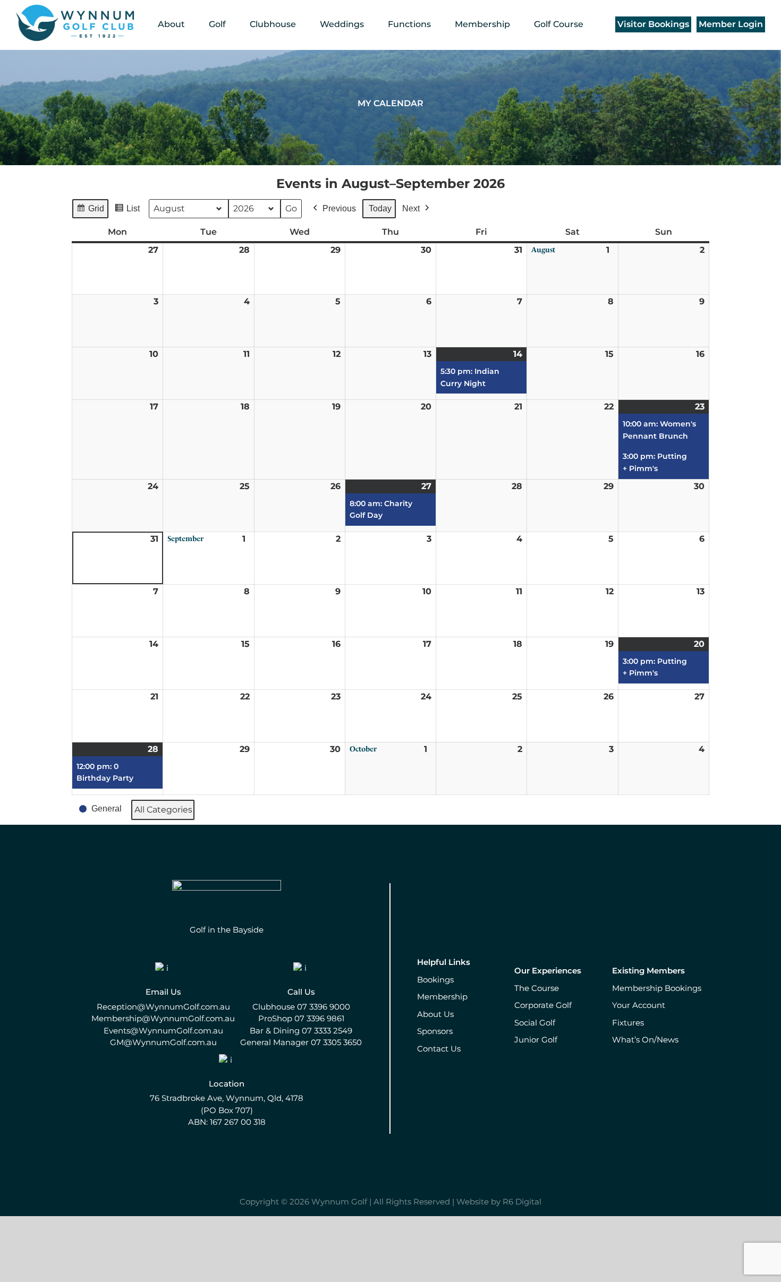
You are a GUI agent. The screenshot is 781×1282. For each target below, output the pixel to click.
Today (380, 208)
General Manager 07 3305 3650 (301, 1042)
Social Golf (534, 1023)
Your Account (638, 1005)
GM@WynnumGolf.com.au (163, 1042)
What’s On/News (645, 1040)
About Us (435, 1014)
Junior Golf (535, 1040)
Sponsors (435, 1031)
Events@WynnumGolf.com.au (163, 1030)
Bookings (435, 980)
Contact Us (439, 1049)
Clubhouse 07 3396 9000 (301, 1007)
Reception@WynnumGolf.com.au (163, 1007)
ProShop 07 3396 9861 (301, 1018)
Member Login (731, 24)
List (127, 211)
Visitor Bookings (653, 24)
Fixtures (628, 1023)
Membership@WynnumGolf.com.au (163, 1018)
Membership (442, 997)
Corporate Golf (543, 1005)
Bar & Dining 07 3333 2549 (301, 1030)
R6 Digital (522, 1201)
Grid (90, 211)
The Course (536, 988)
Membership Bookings (656, 988)
